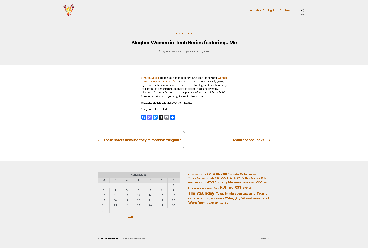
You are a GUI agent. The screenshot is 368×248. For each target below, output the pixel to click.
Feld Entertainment (251, 178)
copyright (252, 174)
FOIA (263, 178)
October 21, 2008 (199, 51)
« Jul (130, 216)
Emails (233, 178)
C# (231, 174)
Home (248, 10)
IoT (219, 183)
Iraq (224, 182)
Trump (262, 193)
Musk (245, 182)
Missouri (234, 182)
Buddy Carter (221, 173)
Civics (236, 174)
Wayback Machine (215, 198)
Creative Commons (196, 178)
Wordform (196, 203)
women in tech (261, 198)
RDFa (231, 188)
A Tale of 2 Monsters (196, 174)
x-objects (212, 202)
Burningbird (112, 238)
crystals (210, 178)
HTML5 (211, 182)
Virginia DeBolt (150, 78)
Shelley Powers (174, 51)
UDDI (190, 198)
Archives (285, 10)
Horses (202, 183)
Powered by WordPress (133, 238)
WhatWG (246, 198)
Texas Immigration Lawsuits (235, 193)
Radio (216, 188)
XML (222, 203)
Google (193, 182)
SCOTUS (247, 188)
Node (251, 183)
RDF (223, 187)
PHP (265, 183)
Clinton (243, 174)
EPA (238, 178)
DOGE (224, 177)
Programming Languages (200, 188)
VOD (196, 198)
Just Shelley (184, 33)
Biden (208, 174)
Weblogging (232, 198)
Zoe (227, 203)
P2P (259, 182)
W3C (202, 198)
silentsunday (201, 193)
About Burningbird (265, 10)
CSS (217, 178)
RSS (238, 187)
